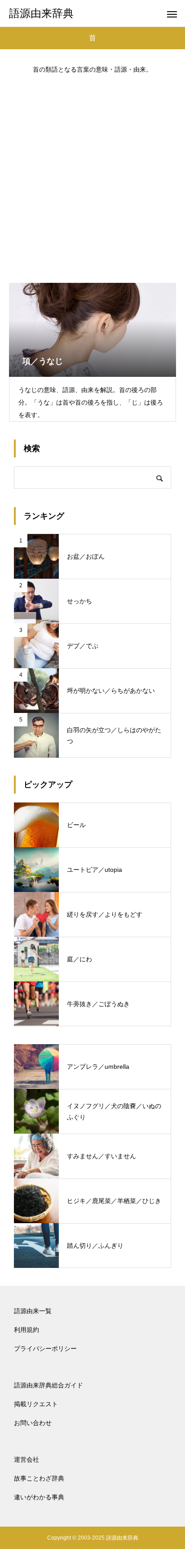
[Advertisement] (92, 174)
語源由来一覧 (33, 1310)
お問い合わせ (33, 1422)
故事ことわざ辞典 (39, 1478)
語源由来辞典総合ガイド (48, 1385)
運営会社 (26, 1459)
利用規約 (26, 1329)
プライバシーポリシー (45, 1348)
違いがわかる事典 (39, 1497)
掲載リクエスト (36, 1404)
